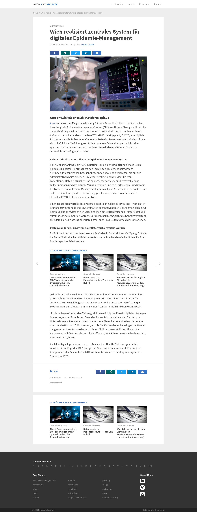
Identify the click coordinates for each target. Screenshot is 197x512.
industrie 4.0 (73, 493)
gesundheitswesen (73, 377)
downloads (73, 484)
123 (150, 466)
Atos (52, 123)
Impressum (160, 510)
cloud (35, 489)
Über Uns (144, 4)
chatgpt (105, 484)
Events (131, 4)
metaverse (107, 489)
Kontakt (157, 4)
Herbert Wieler (87, 44)
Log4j (104, 493)
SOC (35, 493)
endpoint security (110, 497)
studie (36, 497)
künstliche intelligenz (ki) (44, 480)
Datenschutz (148, 510)
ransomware (38, 484)
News (35, 12)
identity (71, 480)
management (56, 382)
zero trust (72, 489)
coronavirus (55, 377)
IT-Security (117, 4)
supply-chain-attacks (77, 497)
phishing (106, 480)
